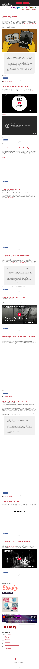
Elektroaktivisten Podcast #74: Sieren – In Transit (12, 645)
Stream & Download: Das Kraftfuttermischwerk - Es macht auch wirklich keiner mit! (14, 595)
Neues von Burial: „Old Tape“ (11, 501)
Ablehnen (25, 3)
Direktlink (4, 114)
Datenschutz (22, 664)
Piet (5, 75)
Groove (5, 390)
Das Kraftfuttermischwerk (5, 623)
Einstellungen (6, 3)
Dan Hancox (10, 20)
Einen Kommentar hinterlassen (7, 81)
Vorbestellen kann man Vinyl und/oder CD (18, 262)
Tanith (8, 137)
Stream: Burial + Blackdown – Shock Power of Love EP (18, 336)
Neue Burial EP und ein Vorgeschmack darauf (16, 541)
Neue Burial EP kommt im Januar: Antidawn (15, 255)
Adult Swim (15, 505)
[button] (5, 78)
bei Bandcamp (11, 197)
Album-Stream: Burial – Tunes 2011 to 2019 (15, 401)
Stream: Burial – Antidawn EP (11, 189)
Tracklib (22, 300)
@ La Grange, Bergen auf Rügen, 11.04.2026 (14, 623)
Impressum (17, 664)
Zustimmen (19, 3)
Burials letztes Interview (9, 16)
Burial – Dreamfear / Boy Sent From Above (15, 86)
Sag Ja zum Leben (8, 634)
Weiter (23, 658)
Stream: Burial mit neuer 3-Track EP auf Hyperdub (17, 148)
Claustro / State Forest (11, 546)
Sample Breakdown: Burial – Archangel (14, 297)
